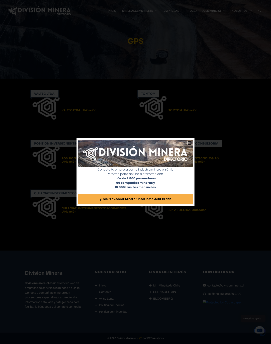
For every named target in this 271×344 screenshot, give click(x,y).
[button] (189, 143)
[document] (135, 172)
